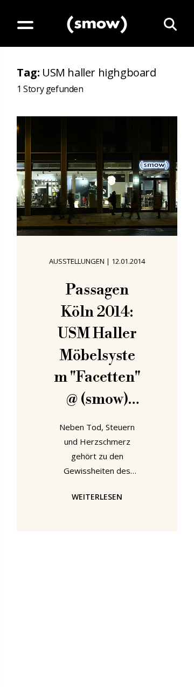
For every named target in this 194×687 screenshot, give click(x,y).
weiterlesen (97, 497)
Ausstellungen (77, 261)
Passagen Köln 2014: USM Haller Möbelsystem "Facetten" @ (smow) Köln (97, 345)
